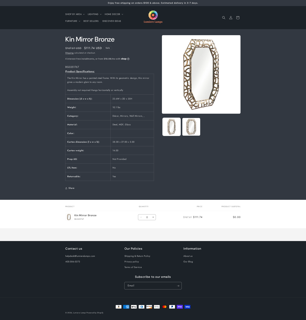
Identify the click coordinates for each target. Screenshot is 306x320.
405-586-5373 (72, 261)
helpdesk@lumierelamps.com (80, 256)
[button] (74, 14)
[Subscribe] (178, 286)
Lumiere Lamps (79, 312)
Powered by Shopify (95, 312)
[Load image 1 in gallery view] (172, 127)
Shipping (69, 52)
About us (188, 256)
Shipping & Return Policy (137, 256)
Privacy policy (131, 261)
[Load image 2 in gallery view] (191, 127)
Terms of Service (133, 267)
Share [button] (71, 188)
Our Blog (188, 261)
